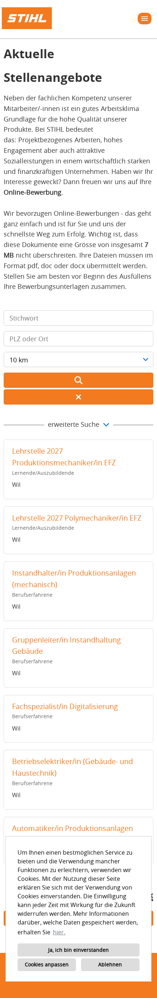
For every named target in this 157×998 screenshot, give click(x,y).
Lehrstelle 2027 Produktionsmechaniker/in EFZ (64, 457)
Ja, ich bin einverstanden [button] (78, 949)
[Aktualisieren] (78, 380)
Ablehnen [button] (110, 964)
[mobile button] (145, 18)
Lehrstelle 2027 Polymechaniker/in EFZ (76, 518)
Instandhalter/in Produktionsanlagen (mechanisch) (74, 578)
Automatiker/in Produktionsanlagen (72, 828)
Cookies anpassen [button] (47, 964)
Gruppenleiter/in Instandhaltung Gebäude (66, 645)
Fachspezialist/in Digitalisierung (65, 706)
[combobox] (78, 359)
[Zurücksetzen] (78, 397)
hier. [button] (59, 932)
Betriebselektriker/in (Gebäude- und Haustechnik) (72, 767)
